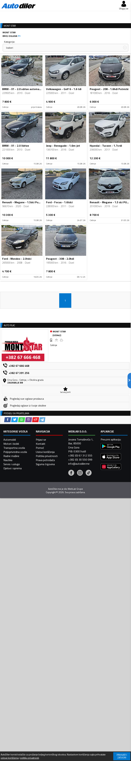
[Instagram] (80, 473)
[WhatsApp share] (21, 419)
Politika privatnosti (47, 456)
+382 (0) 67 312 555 (80, 455)
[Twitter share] (14, 419)
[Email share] (35, 419)
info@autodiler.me (79, 464)
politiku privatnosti (29, 758)
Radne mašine (11, 456)
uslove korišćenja (10, 758)
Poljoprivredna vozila (15, 452)
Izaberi (9, 47)
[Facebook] (71, 473)
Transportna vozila (14, 448)
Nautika (7, 460)
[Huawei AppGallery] (111, 467)
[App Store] (111, 457)
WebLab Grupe (75, 489)
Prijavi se (41, 440)
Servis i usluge (11, 464)
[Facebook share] (7, 419)
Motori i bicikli (11, 444)
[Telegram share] (42, 419)
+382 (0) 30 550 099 (80, 459)
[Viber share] (28, 419)
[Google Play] (111, 446)
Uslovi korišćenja (45, 452)
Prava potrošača (45, 460)
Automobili (9, 440)
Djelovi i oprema (12, 468)
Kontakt (40, 444)
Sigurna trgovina (45, 464)
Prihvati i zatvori (122, 756)
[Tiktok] (89, 473)
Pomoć (40, 448)
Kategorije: (9, 41)
